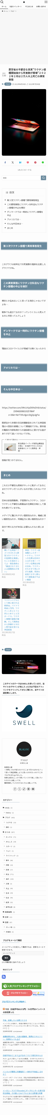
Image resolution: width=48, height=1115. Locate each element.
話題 (8, 922)
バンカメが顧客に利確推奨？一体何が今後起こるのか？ (23, 1072)
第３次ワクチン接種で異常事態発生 (23, 200)
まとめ (10, 227)
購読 (6, 958)
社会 (9, 897)
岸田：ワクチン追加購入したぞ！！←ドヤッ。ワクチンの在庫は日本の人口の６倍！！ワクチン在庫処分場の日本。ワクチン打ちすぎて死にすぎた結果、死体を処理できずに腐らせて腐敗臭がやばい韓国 (32, 565)
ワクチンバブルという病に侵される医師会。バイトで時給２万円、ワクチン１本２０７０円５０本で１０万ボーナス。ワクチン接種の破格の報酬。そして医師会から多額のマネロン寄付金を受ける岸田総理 (11, 615)
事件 (9, 860)
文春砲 (10, 932)
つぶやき (11, 822)
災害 (9, 883)
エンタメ (11, 837)
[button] (5, 162)
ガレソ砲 (10, 927)
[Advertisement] (24, 38)
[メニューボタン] (46, 2)
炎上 (9, 888)
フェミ (10, 851)
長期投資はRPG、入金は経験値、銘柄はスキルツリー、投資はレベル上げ (23, 1037)
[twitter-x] (19, 789)
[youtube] (33, 789)
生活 (9, 893)
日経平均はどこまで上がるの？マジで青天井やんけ (23, 1055)
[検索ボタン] (2, 2)
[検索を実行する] (43, 178)
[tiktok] (24, 789)
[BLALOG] (24, 2)
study (8, 807)
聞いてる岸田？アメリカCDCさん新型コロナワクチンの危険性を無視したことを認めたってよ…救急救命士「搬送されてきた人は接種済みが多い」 (11, 561)
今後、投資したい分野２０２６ (15, 1020)
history (10, 812)
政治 (10, 874)
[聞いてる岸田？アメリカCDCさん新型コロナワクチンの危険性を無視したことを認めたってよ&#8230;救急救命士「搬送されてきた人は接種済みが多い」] (11, 543)
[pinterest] (28, 789)
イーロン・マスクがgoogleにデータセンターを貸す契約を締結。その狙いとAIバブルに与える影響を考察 (24, 1091)
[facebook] (15, 789)
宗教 (9, 865)
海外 (10, 879)
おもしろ (11, 841)
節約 (9, 827)
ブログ (8, 84)
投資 (9, 869)
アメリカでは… (14, 219)
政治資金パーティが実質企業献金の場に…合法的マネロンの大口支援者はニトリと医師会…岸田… (31, 447)
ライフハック (12, 855)
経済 (9, 902)
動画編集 (10, 912)
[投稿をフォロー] (4, 978)
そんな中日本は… (15, 223)
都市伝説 (10, 907)
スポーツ (10, 846)
